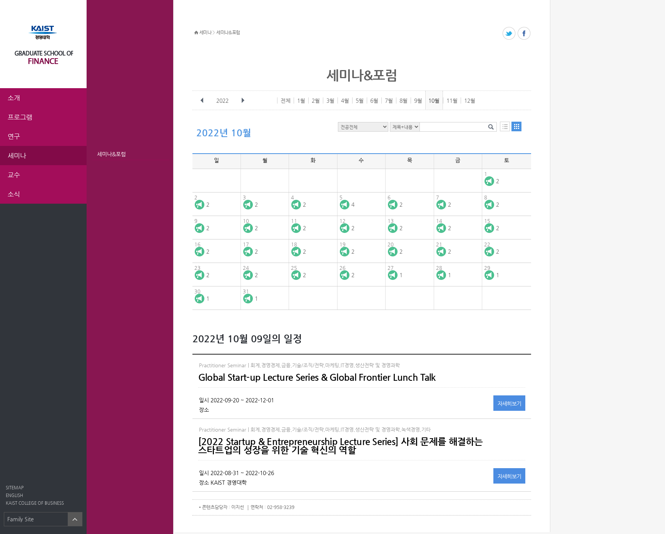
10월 (433, 100)
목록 (505, 126)
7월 (389, 100)
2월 (316, 100)
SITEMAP (14, 487)
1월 (301, 100)
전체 (286, 100)
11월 (452, 100)
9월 (418, 100)
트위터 (509, 33)
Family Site (20, 519)
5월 (360, 100)
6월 (374, 100)
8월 (403, 100)
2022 (222, 100)
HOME (196, 33)
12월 (469, 100)
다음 (242, 100)
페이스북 (524, 33)
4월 (345, 100)
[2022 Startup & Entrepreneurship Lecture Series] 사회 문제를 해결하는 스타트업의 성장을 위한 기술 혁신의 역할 (340, 445)
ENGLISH (14, 495)
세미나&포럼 (111, 154)
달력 (516, 126)
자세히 (509, 403)
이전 (202, 100)
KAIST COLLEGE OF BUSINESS (35, 503)
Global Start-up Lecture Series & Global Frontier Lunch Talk (317, 377)
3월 (330, 100)
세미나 (205, 32)
